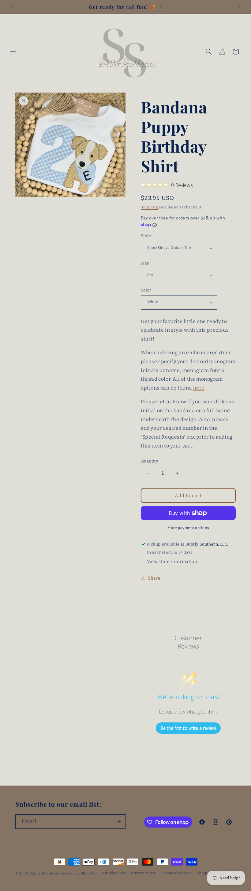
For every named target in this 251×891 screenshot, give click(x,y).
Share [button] (154, 578)
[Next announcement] (239, 6)
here (198, 388)
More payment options (188, 528)
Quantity (149, 461)
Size (145, 263)
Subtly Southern (44, 873)
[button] (13, 51)
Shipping (149, 207)
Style (146, 236)
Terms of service (176, 873)
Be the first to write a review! (188, 728)
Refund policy (112, 873)
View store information (172, 561)
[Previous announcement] (12, 6)
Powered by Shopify (77, 873)
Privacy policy (143, 873)
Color (146, 290)
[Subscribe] (118, 821)
